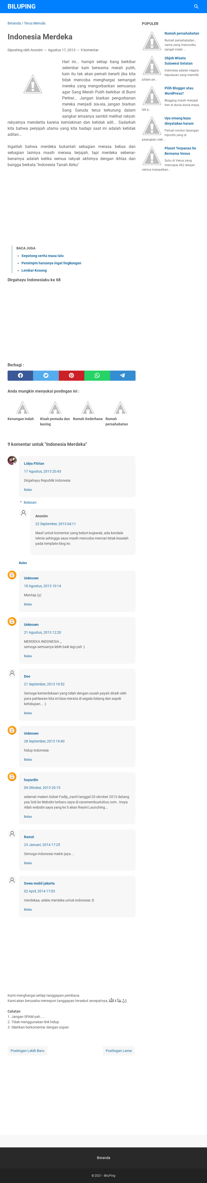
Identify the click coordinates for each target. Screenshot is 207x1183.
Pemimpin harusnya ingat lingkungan (51, 263)
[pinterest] (71, 376)
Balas (28, 490)
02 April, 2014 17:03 (39, 891)
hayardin (31, 780)
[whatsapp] (97, 376)
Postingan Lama (119, 1051)
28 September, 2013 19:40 (44, 741)
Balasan (30, 502)
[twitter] (46, 376)
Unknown (31, 578)
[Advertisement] (72, 206)
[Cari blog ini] (196, 7)
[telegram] (123, 376)
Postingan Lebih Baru (27, 1051)
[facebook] (20, 376)
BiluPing (22, 6)
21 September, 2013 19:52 (44, 684)
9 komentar (90, 50)
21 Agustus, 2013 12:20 (42, 632)
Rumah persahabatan (182, 33)
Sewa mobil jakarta (39, 883)
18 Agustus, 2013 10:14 (42, 586)
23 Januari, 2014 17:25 (42, 845)
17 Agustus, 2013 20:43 (42, 471)
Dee (27, 676)
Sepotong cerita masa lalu (42, 256)
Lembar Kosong (34, 270)
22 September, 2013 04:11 (55, 524)
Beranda (103, 1158)
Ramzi (29, 837)
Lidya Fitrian (34, 463)
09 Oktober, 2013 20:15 (42, 788)
